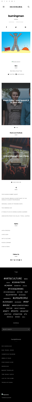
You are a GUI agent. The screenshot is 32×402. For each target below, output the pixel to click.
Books (8, 282)
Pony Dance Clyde (7, 362)
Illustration (12, 295)
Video (18, 317)
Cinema (8, 285)
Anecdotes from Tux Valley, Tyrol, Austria (16, 216)
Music (7, 305)
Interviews (22, 295)
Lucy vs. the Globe (8, 378)
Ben (16, 66)
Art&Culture (13, 278)
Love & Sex (5, 234)
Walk (24, 316)
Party (6, 311)
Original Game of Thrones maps (12, 203)
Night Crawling (20, 308)
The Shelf (26, 152)
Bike (26, 279)
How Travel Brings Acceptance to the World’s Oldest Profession (14, 199)
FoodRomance (9, 292)
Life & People (6, 230)
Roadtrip (24, 311)
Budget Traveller (7, 370)
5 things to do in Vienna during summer (14, 211)
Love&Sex (8, 302)
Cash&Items (19, 282)
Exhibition (18, 285)
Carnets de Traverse (8, 354)
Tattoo (8, 314)
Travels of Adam (7, 382)
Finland (9, 152)
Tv (26, 314)
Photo (15, 311)
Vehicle (10, 317)
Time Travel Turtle (8, 374)
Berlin (18, 96)
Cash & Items (6, 246)
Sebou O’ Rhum (6, 358)
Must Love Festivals (18, 152)
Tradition (18, 314)
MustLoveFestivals (20, 305)
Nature (9, 308)
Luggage (18, 302)
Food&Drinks (16, 289)
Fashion (25, 285)
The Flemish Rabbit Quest (10, 194)
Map (26, 302)
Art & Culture (6, 238)
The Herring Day (7, 207)
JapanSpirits (7, 298)
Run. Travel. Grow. (8, 350)
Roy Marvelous (7, 346)
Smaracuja (5, 366)
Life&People (21, 298)
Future (20, 292)
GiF (27, 292)
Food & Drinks (6, 242)
